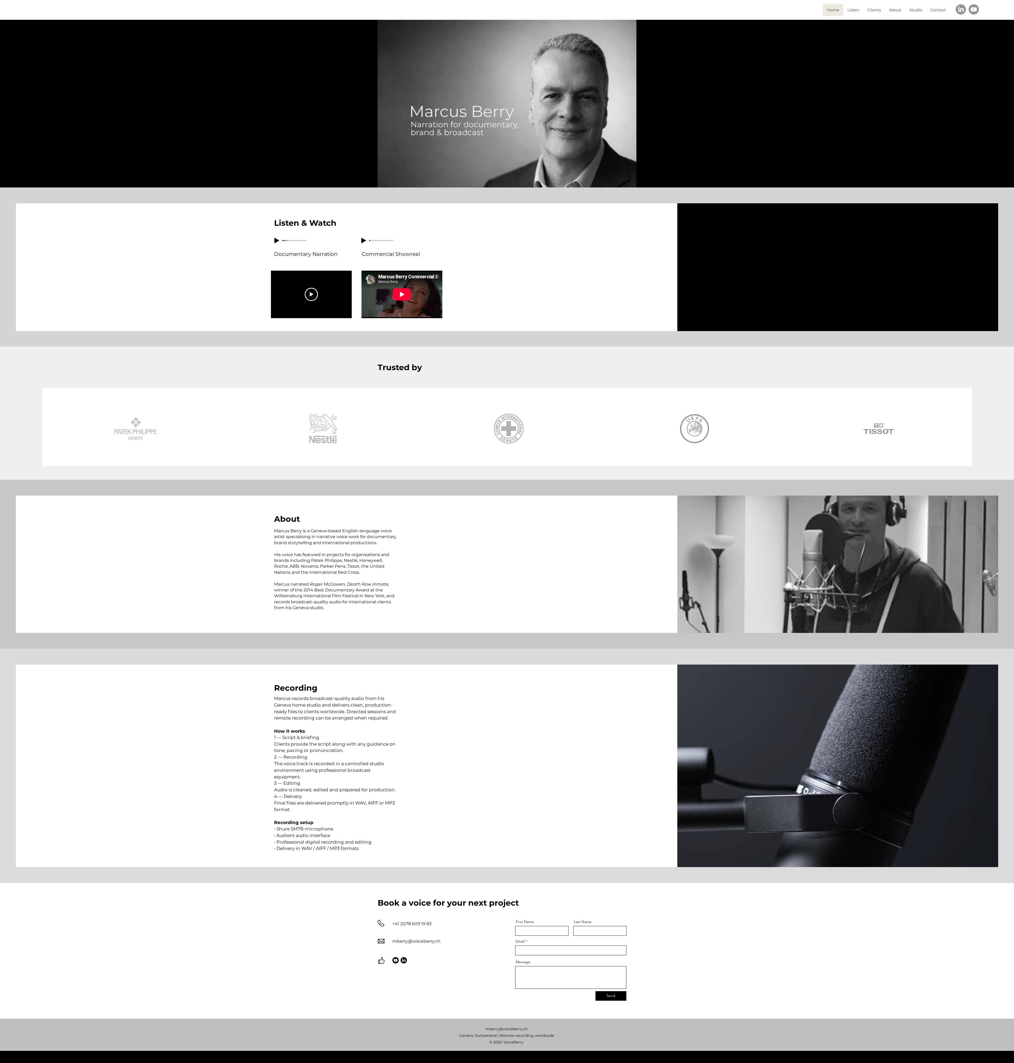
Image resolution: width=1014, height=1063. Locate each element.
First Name (525, 922)
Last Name (583, 922)
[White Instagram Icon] (986, 9)
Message (523, 962)
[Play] (276, 240)
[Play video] (311, 294)
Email (520, 941)
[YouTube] (974, 9)
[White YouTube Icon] (996, 9)
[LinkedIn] (961, 9)
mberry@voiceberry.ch (416, 941)
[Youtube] (395, 960)
